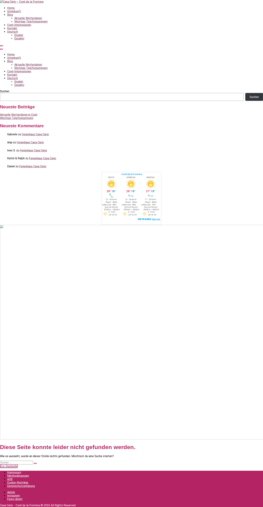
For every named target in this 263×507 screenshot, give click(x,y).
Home (11, 8)
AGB (10, 479)
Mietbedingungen (18, 476)
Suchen (4, 91)
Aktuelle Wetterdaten (28, 18)
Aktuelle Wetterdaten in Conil (18, 114)
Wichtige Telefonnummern (31, 21)
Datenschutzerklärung (21, 486)
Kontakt (12, 28)
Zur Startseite (8, 466)
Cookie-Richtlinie (17, 482)
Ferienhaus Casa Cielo (35, 134)
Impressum (14, 472)
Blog (10, 14)
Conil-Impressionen (19, 25)
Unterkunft (14, 11)
